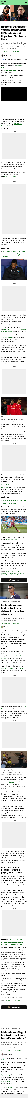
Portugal (19, 1000)
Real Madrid (21, 668)
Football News (16, 601)
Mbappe (10, 1087)
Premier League (6, 575)
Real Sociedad (19, 571)
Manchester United (7, 668)
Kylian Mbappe (6, 1075)
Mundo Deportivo (12, 540)
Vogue (11, 782)
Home (3, 23)
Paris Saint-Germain (7, 1081)
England (13, 575)
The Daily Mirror (6, 337)
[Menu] (26, 2)
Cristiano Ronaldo (19, 573)
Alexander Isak (10, 571)
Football (8, 23)
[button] (26, 59)
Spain (6, 573)
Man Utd (19, 575)
